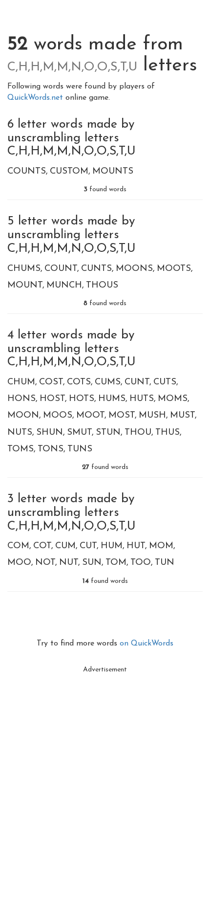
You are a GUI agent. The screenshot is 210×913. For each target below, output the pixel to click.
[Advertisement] (105, 783)
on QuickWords (146, 643)
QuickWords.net (36, 98)
